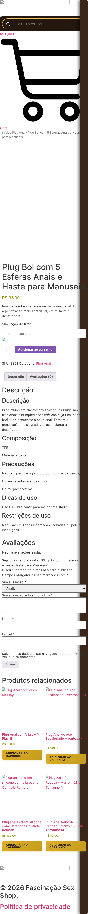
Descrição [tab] (16, 377)
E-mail (8, 634)
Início (5, 132)
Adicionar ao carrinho (35, 349)
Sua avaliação (14, 582)
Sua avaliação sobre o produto (27, 595)
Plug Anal (18, 132)
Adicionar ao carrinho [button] (17, 755)
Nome (8, 618)
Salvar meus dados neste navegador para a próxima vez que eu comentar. (42, 655)
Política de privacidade (35, 907)
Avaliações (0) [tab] (41, 377)
